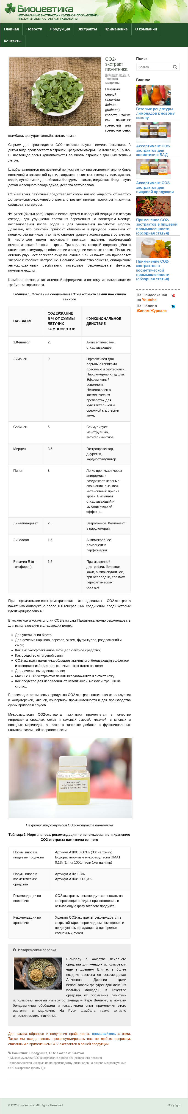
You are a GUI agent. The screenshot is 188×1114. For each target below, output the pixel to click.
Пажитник (20, 1053)
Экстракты (87, 29)
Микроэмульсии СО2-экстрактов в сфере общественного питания (55, 1058)
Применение (116, 29)
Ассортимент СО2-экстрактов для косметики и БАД (153, 150)
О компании (146, 29)
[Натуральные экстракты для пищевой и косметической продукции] (94, 21)
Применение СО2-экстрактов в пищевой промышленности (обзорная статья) (156, 226)
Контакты (13, 41)
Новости (34, 29)
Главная (11, 29)
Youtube (149, 300)
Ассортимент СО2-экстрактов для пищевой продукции (155, 187)
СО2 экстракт (60, 1053)
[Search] (175, 67)
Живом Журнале (152, 311)
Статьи (78, 1053)
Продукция (60, 29)
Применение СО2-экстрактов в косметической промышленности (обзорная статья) (152, 270)
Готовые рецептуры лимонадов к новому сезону (155, 113)
